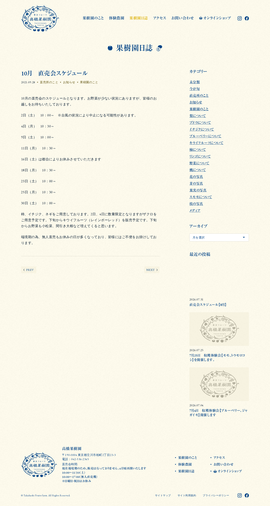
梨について (197, 116)
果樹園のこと (93, 18)
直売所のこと (49, 82)
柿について (197, 149)
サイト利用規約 (187, 495)
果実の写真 (198, 190)
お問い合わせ (182, 18)
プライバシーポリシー (216, 495)
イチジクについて (201, 129)
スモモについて (200, 197)
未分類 (194, 82)
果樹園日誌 (138, 18)
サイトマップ (163, 495)
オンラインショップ (217, 18)
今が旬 (194, 89)
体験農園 (116, 18)
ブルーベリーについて (205, 136)
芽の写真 (196, 183)
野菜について (199, 163)
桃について (197, 170)
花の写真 (196, 177)
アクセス (159, 18)
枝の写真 (196, 204)
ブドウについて (200, 122)
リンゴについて (200, 156)
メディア (194, 210)
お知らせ (69, 82)
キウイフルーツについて (206, 143)
